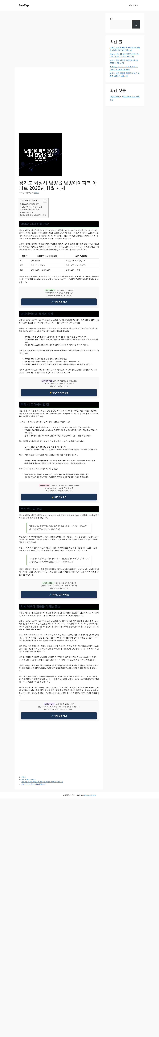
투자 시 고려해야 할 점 (30, 209)
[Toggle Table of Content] (43, 201)
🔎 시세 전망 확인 (59, 715)
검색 (111, 19)
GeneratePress (90, 795)
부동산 (23, 777)
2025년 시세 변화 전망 (30, 204)
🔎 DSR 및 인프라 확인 (59, 594)
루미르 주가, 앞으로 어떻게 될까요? (33, 784)
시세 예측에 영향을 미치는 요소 (34, 215)
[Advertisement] (59, 39)
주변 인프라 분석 (28, 212)
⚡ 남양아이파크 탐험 (58, 392)
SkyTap (24, 5)
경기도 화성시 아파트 (28, 779)
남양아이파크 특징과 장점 (32, 207)
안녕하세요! (115, 96)
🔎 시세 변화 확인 (59, 301)
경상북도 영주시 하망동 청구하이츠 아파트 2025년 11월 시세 (42, 782)
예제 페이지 (133, 5)
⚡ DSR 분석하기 (59, 497)
